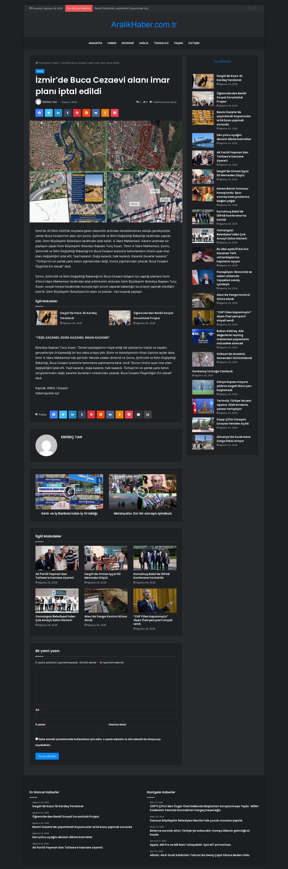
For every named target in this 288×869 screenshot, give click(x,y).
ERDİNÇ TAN (50, 102)
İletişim (193, 43)
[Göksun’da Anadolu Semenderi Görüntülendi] (203, 359)
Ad (38, 709)
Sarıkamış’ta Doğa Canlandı (212, 371)
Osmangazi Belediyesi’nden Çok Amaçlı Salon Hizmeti (55, 618)
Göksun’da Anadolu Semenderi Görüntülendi (234, 356)
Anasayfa (95, 43)
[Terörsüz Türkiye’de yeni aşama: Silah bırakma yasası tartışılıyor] (203, 406)
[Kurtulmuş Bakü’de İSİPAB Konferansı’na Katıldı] (155, 558)
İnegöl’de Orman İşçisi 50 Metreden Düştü (102, 576)
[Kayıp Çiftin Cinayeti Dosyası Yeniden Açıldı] (203, 424)
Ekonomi (128, 43)
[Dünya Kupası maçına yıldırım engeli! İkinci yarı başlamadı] (203, 387)
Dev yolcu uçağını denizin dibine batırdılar (234, 137)
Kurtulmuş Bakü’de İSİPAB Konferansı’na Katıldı (151, 576)
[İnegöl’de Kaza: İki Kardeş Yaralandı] (46, 317)
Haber (112, 43)
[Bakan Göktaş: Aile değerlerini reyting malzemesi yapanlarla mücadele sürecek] (203, 336)
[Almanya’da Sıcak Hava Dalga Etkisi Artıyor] (203, 442)
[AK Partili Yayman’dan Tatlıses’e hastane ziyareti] (57, 558)
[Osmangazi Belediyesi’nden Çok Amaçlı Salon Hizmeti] (57, 600)
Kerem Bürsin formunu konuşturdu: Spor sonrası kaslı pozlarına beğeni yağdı (233, 195)
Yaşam (178, 43)
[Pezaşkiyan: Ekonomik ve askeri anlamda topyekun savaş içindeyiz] (203, 277)
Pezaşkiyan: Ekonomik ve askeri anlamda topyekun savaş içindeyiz (234, 278)
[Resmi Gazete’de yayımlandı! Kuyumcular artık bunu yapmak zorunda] (203, 117)
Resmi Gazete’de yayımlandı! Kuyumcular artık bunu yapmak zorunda (136, 8)
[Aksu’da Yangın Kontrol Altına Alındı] (106, 600)
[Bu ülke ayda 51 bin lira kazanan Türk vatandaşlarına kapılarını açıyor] (203, 254)
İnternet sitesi (117, 724)
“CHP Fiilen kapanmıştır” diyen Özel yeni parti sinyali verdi (152, 620)
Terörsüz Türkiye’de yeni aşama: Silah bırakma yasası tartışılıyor (234, 405)
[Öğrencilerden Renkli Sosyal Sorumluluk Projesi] (119, 317)
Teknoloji (161, 43)
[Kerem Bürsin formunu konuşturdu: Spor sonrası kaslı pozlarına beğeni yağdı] (203, 194)
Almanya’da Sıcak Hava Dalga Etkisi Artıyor (234, 439)
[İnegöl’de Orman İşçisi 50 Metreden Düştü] (106, 558)
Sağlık (144, 43)
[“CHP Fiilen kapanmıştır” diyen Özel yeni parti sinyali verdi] (155, 600)
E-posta (41, 724)
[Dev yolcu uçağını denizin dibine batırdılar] (203, 140)
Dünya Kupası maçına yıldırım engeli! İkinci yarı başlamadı (234, 386)
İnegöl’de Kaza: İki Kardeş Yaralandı (230, 78)
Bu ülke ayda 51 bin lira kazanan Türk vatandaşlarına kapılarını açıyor (232, 255)
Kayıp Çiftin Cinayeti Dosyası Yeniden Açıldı (233, 421)
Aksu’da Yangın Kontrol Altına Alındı (105, 618)
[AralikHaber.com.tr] (144, 24)
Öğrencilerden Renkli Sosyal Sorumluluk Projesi (231, 97)
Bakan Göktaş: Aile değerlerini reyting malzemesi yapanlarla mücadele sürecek (233, 337)
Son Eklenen (222, 61)
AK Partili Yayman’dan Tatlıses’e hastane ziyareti (54, 576)
